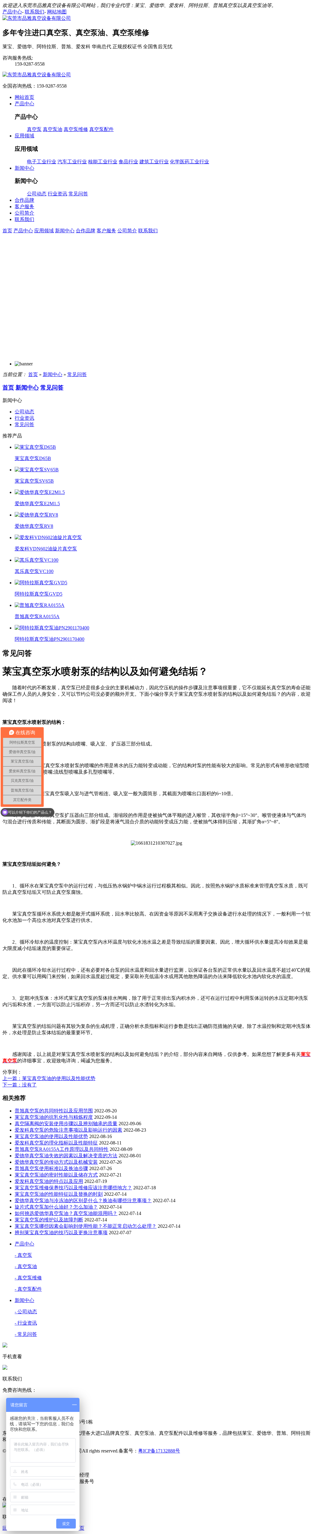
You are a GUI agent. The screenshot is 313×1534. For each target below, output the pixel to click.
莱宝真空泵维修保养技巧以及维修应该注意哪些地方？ (73, 1187)
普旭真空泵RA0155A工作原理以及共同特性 (62, 1149)
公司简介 (127, 230)
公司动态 (36, 193)
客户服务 (106, 230)
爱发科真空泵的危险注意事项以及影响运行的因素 (68, 1130)
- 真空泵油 (26, 1266)
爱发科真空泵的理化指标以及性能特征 (56, 1142)
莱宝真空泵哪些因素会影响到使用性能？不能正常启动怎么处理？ (85, 1226)
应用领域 (44, 230)
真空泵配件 (101, 129)
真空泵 (34, 129)
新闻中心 (65, 230)
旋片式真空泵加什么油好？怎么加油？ (56, 1206)
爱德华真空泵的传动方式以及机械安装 (56, 1162)
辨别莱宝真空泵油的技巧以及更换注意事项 (61, 1232)
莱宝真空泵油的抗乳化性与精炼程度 (54, 1117)
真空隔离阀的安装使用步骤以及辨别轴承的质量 (66, 1123)
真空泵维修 (76, 129)
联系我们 (148, 230)
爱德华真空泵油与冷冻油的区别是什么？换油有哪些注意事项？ (83, 1200)
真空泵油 (52, 129)
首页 (7, 230)
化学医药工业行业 (189, 161)
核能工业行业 (102, 161)
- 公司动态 (26, 1311)
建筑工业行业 (154, 161)
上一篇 (48, 1078)
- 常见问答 (26, 1334)
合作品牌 (85, 230)
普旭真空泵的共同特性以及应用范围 (54, 1110)
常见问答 (78, 193)
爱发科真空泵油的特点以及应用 (49, 1181)
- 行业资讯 (26, 1322)
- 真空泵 (23, 1255)
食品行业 (128, 161)
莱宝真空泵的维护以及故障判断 (49, 1219)
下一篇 (19, 1084)
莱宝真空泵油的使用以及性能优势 (51, 1136)
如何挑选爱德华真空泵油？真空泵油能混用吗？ (66, 1213)
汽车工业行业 (72, 161)
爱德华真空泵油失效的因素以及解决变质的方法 (66, 1155)
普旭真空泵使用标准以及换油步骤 (51, 1168)
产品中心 (23, 230)
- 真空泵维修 (28, 1277)
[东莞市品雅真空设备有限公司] (36, 18)
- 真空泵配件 (28, 1289)
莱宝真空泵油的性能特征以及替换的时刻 (59, 1194)
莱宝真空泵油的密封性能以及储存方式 (56, 1174)
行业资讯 (57, 193)
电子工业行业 (41, 161)
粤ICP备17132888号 (159, 1450)
